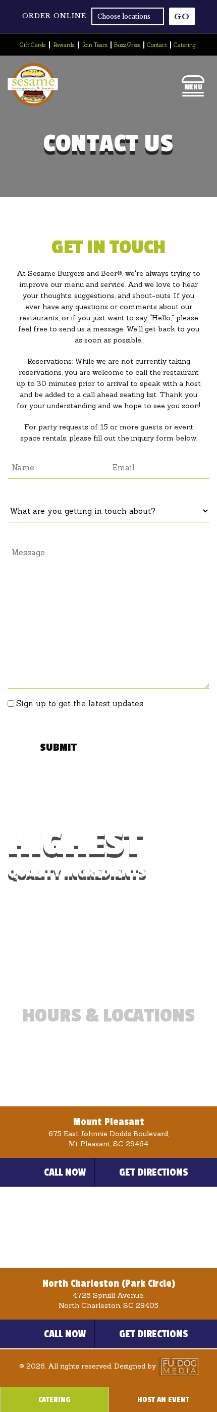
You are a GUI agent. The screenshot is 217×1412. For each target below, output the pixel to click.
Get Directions (153, 1172)
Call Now (65, 1172)
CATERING (54, 1399)
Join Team (94, 44)
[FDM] (178, 1366)
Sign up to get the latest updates (79, 703)
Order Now (69, 956)
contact (157, 44)
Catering (185, 44)
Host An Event (163, 1399)
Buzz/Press (127, 44)
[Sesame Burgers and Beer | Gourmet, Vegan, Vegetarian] (33, 103)
